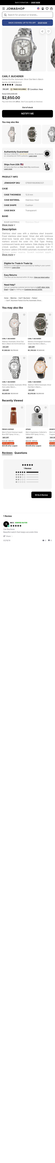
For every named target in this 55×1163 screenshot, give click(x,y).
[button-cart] (51, 8)
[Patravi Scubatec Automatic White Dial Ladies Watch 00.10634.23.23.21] (24, 358)
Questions (20, 452)
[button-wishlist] (47, 8)
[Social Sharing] (42, 31)
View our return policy (42, 277)
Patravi (34, 298)
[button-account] (42, 8)
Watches (13, 298)
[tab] (41, 495)
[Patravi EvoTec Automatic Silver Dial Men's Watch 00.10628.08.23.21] (48, 31)
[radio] (27, 472)
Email (6, 289)
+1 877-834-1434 (43, 287)
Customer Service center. (33, 289)
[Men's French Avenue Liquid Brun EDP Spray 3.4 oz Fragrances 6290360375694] (22, 407)
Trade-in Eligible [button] (19, 89)
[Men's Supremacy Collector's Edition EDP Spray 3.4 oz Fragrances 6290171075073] (46, 407)
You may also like (10, 122)
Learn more (33, 156)
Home (6, 298)
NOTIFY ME (27, 113)
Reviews (7, 452)
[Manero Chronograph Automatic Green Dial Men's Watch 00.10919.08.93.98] (50, 315)
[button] (8, 536)
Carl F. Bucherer (24, 298)
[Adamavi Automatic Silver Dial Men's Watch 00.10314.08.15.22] (24, 315)
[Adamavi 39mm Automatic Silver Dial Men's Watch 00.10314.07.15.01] (50, 358)
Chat (12, 289)
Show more (7, 254)
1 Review (18, 85)
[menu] (3, 8)
